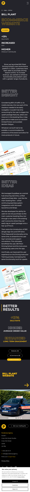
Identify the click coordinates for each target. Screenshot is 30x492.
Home (2, 10)
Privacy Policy (21, 477)
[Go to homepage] (10, 3)
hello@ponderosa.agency (10, 453)
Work (5, 10)
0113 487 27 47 (7, 451)
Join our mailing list (19, 426)
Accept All (15, 481)
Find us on (8, 456)
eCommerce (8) (15, 355)
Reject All (15, 489)
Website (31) (15, 351)
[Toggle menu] (28, 3)
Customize (15, 485)
